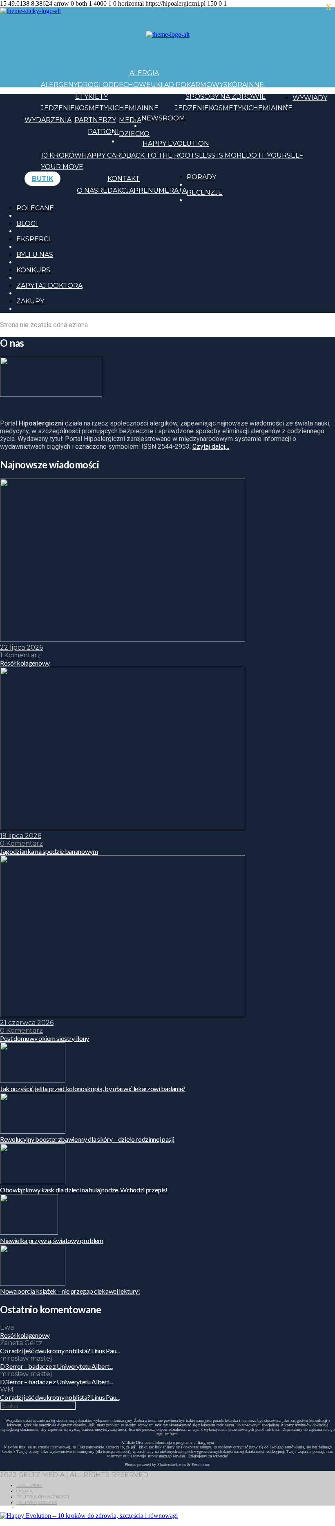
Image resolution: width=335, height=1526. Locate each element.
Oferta (24, 1491)
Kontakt (123, 179)
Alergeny (59, 85)
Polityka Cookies (36, 1502)
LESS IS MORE (222, 155)
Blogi (27, 223)
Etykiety (91, 96)
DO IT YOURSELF (274, 155)
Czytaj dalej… (210, 446)
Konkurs (33, 270)
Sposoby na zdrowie (225, 96)
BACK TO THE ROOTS (162, 155)
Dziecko (134, 134)
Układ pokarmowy (187, 85)
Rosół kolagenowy (25, 1335)
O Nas (87, 190)
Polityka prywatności (42, 1496)
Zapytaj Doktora (49, 286)
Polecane (35, 208)
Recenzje (205, 192)
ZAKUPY (30, 301)
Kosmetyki (94, 108)
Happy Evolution (176, 143)
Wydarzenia (48, 120)
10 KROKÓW (61, 155)
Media (130, 120)
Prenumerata (160, 190)
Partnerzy (95, 120)
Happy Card (104, 155)
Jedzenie (58, 108)
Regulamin (29, 1485)
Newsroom (163, 118)
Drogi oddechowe (114, 85)
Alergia (144, 73)
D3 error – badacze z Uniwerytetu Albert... (56, 1366)
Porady (201, 177)
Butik (43, 179)
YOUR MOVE (62, 167)
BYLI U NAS (34, 254)
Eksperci (33, 239)
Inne (255, 85)
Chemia (127, 108)
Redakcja (116, 190)
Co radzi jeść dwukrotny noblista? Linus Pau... (59, 1350)
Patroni (103, 132)
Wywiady (310, 98)
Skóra (235, 85)
